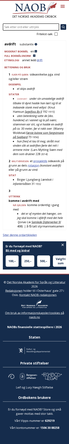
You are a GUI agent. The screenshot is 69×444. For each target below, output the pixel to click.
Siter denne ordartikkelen (20, 235)
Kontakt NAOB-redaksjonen (37, 295)
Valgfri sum (61, 261)
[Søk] (63, 27)
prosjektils (40, 161)
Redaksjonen (13, 291)
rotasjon (33, 165)
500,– (43, 261)
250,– (27, 261)
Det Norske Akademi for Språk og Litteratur (36, 282)
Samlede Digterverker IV (46, 222)
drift (39, 60)
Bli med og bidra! (18, 250)
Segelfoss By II (33, 112)
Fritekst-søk (45, 34)
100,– (12, 261)
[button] (34, 51)
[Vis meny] (63, 6)
